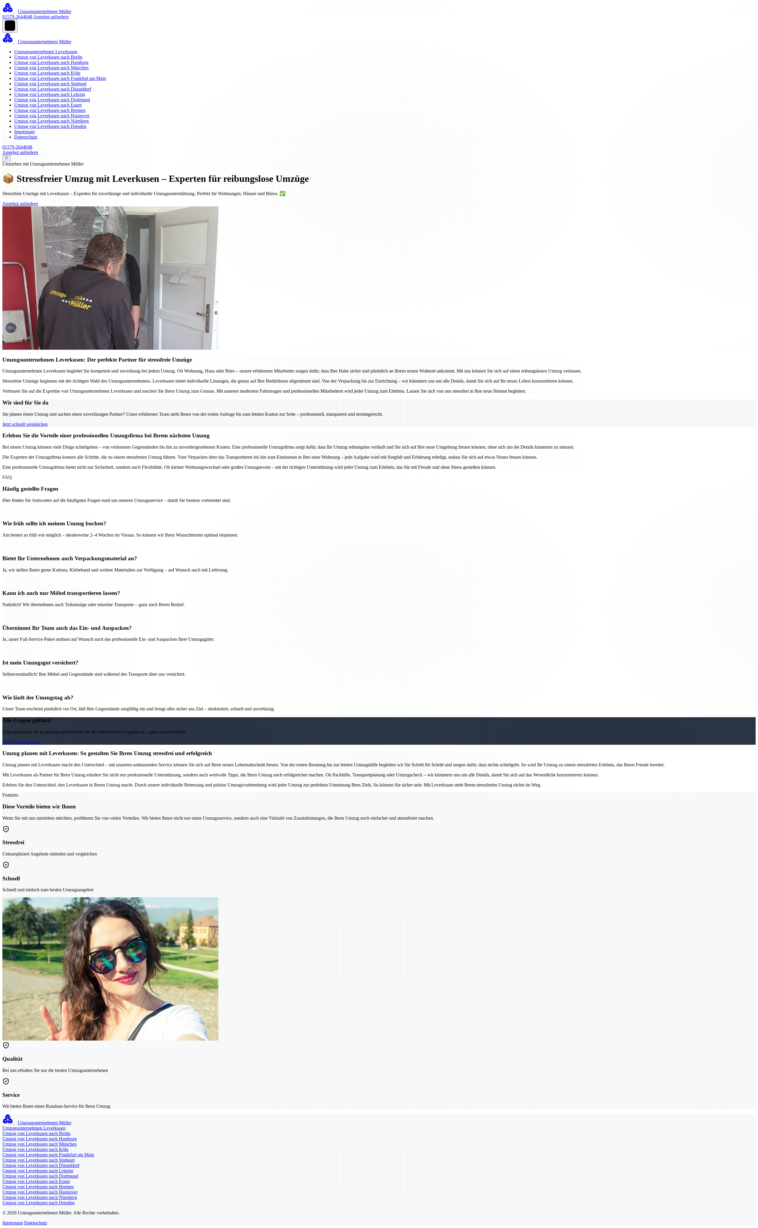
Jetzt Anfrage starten (21, 741)
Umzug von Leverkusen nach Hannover (51, 115)
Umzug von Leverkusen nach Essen (48, 104)
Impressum (24, 131)
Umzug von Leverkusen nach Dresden (50, 126)
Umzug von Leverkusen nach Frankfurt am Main (60, 78)
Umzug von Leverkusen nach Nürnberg (51, 120)
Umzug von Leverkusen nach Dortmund (52, 99)
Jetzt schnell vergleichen (25, 424)
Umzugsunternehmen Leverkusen (45, 51)
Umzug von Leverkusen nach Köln (47, 73)
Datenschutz (25, 136)
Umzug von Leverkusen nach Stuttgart (50, 83)
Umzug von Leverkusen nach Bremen (50, 110)
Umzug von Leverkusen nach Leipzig (49, 94)
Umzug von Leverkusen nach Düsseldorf (52, 89)
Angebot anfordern (51, 16)
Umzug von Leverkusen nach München (51, 67)
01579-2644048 (17, 16)
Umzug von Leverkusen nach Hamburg (51, 62)
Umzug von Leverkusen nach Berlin (48, 57)
